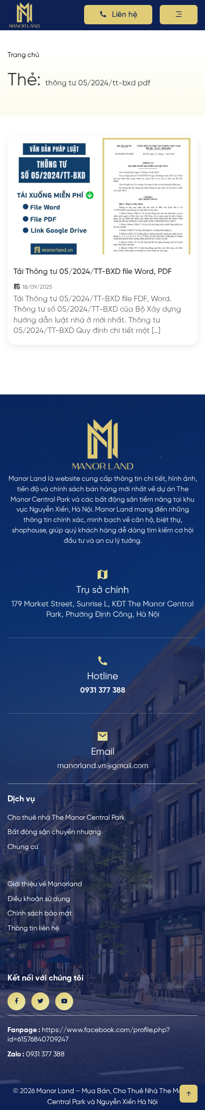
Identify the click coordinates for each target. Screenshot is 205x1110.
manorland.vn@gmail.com (102, 766)
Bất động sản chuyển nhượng (54, 832)
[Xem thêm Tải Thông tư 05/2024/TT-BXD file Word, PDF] (102, 195)
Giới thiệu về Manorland (44, 884)
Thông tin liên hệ (33, 928)
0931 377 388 (45, 1054)
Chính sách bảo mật (39, 913)
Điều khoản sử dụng (38, 899)
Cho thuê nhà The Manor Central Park (66, 817)
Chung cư (22, 847)
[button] (179, 14)
